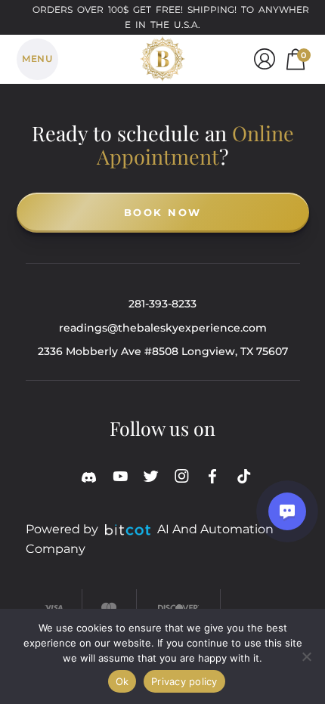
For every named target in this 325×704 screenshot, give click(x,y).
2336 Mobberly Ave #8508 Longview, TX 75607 (163, 351)
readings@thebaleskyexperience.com (163, 328)
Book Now (163, 212)
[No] (306, 656)
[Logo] (162, 56)
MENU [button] (37, 58)
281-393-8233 (162, 303)
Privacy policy (184, 681)
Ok (122, 681)
